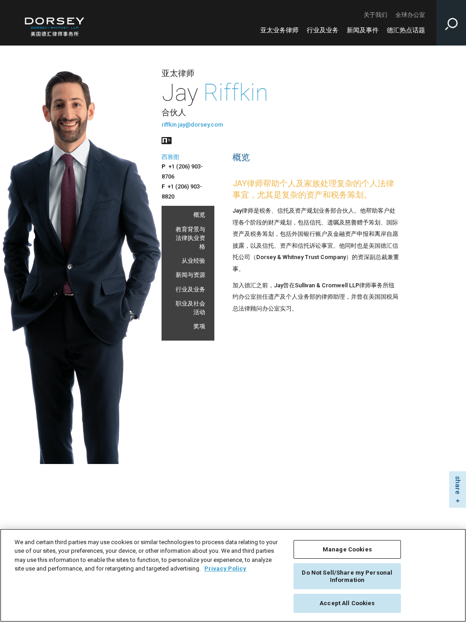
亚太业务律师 (279, 30)
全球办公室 (410, 14)
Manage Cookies (347, 549)
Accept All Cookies (347, 603)
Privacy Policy (225, 568)
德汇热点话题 (406, 30)
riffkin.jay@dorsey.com (192, 124)
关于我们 (375, 14)
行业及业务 (323, 30)
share (458, 486)
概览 (199, 214)
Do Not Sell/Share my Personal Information (347, 576)
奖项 (199, 326)
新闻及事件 (363, 30)
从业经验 (193, 260)
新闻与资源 (190, 274)
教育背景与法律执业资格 (190, 238)
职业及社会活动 (190, 308)
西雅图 (170, 156)
